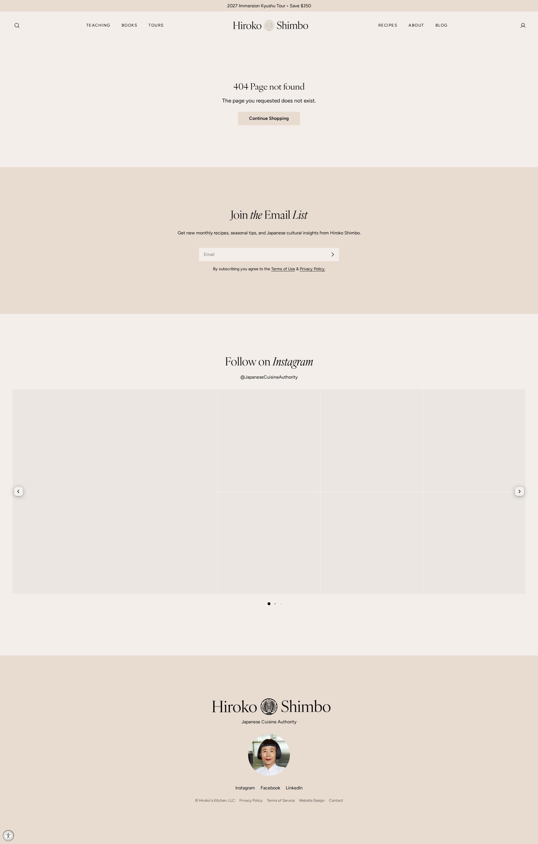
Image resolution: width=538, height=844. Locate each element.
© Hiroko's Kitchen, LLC (215, 800)
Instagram (245, 788)
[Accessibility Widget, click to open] (8, 835)
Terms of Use (283, 268)
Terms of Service (281, 800)
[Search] (15, 25)
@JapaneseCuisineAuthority (269, 377)
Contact (336, 800)
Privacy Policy (251, 800)
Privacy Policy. (312, 268)
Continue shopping (269, 118)
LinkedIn (294, 788)
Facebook (270, 788)
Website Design (312, 800)
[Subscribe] (332, 254)
